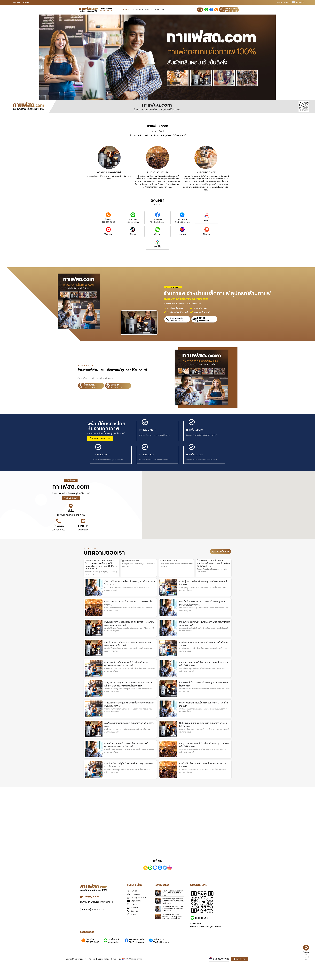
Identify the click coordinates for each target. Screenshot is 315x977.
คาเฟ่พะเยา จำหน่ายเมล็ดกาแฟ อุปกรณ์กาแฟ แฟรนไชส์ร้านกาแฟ (129, 724)
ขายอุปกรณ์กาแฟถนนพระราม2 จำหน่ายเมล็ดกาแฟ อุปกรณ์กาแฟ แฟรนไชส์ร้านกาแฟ (126, 663)
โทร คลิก (90, 939)
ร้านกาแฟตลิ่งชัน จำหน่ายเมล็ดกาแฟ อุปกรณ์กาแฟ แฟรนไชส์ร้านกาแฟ (203, 684)
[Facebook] (155, 868)
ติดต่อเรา (279, 2)
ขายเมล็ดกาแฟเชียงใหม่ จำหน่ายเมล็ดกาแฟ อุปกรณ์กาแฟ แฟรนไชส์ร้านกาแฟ (171, 916)
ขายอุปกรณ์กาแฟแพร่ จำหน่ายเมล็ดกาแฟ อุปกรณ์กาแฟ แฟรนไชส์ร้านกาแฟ (204, 623)
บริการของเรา (137, 9)
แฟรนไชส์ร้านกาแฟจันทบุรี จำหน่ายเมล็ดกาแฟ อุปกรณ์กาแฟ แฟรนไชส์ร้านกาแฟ (202, 603)
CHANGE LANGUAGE (221, 959)
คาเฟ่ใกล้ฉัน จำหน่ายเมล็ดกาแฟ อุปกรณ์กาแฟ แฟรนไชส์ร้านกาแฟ (203, 765)
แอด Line (133, 219)
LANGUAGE (299, 2)
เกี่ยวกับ (158, 9)
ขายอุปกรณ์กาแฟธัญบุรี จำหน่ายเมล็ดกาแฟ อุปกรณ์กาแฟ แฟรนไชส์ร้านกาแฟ (129, 704)
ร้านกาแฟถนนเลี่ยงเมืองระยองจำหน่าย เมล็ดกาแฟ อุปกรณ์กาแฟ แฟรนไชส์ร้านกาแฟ (213, 563)
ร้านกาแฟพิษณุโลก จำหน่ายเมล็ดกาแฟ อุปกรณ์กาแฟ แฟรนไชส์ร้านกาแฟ (129, 583)
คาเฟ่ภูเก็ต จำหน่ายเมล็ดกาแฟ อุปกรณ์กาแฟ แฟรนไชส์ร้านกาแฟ (172, 893)
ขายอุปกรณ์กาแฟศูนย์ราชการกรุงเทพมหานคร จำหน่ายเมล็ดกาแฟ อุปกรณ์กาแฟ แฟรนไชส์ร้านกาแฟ (128, 684)
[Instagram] (169, 868)
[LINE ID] (83, 521)
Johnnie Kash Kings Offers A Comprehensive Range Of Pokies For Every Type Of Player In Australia (101, 564)
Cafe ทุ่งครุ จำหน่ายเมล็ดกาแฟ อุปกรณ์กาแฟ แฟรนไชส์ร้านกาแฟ (203, 583)
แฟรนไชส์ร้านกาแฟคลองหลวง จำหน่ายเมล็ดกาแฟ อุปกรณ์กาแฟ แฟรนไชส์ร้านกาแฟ (129, 623)
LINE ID (201, 318)
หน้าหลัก (126, 9)
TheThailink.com (136, 942)
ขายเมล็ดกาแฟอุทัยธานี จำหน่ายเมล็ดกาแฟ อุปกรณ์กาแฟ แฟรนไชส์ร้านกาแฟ (203, 663)
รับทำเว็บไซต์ (137, 959)
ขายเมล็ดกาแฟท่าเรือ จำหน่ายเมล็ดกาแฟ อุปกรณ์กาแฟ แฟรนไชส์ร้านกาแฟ (173, 908)
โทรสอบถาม (89, 384)
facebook (157, 219)
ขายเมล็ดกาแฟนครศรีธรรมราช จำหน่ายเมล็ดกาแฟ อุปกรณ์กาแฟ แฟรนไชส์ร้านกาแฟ (126, 744)
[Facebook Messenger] (160, 868)
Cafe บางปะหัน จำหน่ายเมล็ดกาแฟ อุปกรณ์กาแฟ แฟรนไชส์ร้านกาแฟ (203, 724)
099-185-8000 (231, 11)
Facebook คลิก (136, 939)
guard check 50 (130, 560)
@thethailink (133, 222)
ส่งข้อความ (182, 219)
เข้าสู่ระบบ (287, 2)
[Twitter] (165, 868)
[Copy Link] (145, 868)
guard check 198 (168, 560)
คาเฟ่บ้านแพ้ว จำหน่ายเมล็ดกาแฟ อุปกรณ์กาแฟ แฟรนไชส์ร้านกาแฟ (203, 643)
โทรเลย (108, 219)
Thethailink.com (157, 222)
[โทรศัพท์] (58, 521)
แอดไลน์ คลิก (114, 939)
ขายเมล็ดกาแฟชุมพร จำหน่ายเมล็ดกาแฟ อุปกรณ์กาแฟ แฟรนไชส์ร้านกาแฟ (173, 900)
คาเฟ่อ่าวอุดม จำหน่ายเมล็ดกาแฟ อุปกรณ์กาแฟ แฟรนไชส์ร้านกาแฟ (203, 704)
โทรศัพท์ (59, 526)
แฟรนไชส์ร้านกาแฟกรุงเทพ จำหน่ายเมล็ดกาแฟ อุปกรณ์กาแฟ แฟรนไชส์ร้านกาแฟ (127, 643)
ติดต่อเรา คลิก (231, 8)
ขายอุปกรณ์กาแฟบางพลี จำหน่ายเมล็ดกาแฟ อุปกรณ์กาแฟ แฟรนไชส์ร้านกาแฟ (204, 744)
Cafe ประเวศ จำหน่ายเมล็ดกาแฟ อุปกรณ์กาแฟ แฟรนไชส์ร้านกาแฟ (128, 603)
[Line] (150, 868)
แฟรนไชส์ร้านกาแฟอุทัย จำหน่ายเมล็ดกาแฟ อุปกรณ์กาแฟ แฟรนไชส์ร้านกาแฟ (128, 765)
